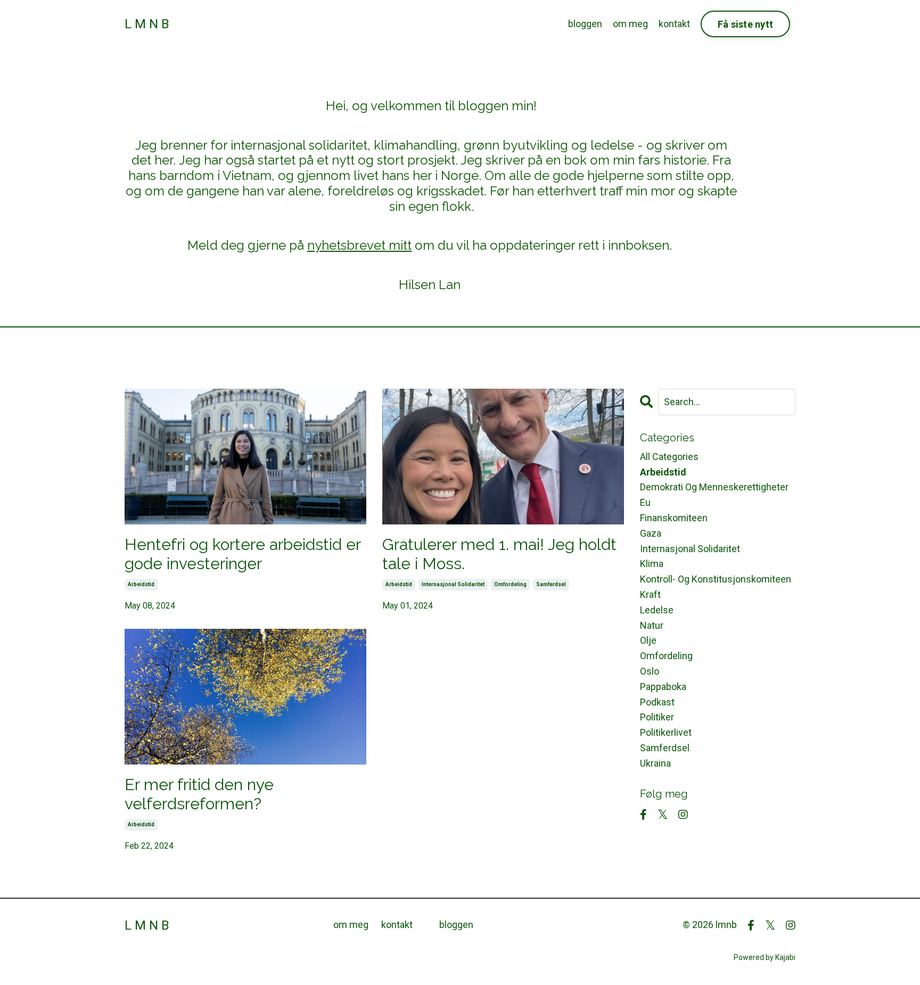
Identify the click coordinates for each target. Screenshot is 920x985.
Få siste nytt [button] (745, 24)
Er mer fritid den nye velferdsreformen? (199, 794)
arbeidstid (141, 584)
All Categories (669, 456)
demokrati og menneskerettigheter (714, 486)
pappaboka (663, 686)
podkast (657, 702)
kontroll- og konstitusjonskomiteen (715, 579)
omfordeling (510, 584)
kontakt (674, 23)
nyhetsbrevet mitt (359, 245)
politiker (657, 717)
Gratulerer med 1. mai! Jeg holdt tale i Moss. (499, 554)
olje (648, 640)
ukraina (655, 763)
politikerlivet (666, 732)
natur (651, 625)
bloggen (585, 23)
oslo (649, 671)
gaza (650, 533)
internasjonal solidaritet (453, 584)
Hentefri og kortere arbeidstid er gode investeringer (242, 554)
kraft (650, 594)
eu (645, 502)
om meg (630, 23)
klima (651, 563)
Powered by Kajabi (764, 957)
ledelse (656, 609)
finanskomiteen (674, 517)
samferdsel (551, 584)
